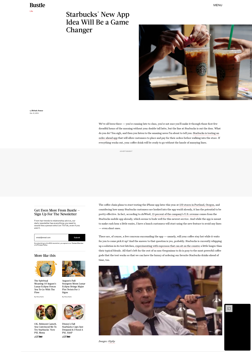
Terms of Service (77, 243)
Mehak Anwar (37, 110)
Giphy (111, 341)
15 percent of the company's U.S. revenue (175, 214)
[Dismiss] (247, 306)
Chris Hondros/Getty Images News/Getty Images (251, 62)
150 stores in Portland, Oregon (196, 204)
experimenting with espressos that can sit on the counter (167, 246)
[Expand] (227, 306)
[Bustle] (37, 5)
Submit (77, 237)
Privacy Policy (42, 245)
